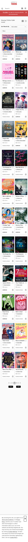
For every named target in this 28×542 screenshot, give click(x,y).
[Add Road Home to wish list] (13, 319)
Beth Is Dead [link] (19, 312)
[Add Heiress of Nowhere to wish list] (26, 203)
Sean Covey (19, 285)
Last (18, 386)
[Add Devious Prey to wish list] (26, 232)
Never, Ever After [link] (7, 369)
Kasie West (19, 342)
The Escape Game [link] (7, 254)
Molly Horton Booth (21, 140)
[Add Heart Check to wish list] (13, 348)
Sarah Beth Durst (7, 169)
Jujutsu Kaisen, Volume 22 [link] (7, 283)
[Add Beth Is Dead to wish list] (26, 319)
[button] (23, 21)
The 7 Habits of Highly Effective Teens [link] (20, 283)
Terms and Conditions (8, 519)
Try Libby (5, 12)
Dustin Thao (19, 371)
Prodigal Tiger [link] (6, 225)
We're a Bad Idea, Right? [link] (7, 196)
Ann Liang (19, 111)
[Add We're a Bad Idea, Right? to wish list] (13, 203)
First (11, 386)
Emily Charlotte (7, 342)
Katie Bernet (19, 313)
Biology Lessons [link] (7, 81)
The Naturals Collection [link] (20, 81)
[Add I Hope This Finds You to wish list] (26, 117)
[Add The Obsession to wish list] (26, 261)
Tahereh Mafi (7, 140)
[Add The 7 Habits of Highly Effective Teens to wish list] (26, 290)
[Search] (2, 8)
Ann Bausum (20, 54)
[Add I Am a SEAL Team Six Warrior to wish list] (13, 117)
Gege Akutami (7, 285)
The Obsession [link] (20, 254)
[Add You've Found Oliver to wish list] (26, 377)
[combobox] (11, 8)
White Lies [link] (18, 52)
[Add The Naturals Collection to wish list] (26, 88)
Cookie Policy (13, 537)
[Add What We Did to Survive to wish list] (26, 175)
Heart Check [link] (6, 340)
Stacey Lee (19, 198)
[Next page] (20, 383)
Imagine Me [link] (6, 138)
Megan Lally (19, 169)
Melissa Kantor (7, 82)
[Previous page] (9, 383)
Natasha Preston (20, 256)
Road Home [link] (6, 312)
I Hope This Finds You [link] (20, 109)
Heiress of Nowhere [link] (20, 196)
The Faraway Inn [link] (7, 167)
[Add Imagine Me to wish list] (13, 146)
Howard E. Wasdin (8, 111)
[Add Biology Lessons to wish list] (13, 88)
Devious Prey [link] (19, 225)
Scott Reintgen (20, 227)
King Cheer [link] (19, 138)
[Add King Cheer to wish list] (26, 146)
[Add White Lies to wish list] (26, 59)
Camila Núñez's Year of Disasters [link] (7, 52)
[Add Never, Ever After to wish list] (13, 377)
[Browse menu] (25, 8)
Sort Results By (5, 26)
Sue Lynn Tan (7, 371)
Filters (3, 31)
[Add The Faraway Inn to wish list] (13, 175)
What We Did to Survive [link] (20, 167)
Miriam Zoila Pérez (8, 54)
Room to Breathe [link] (20, 340)
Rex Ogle (6, 313)
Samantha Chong (8, 227)
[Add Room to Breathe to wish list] (26, 348)
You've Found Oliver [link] (20, 369)
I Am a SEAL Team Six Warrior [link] (7, 109)
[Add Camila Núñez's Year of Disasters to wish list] (13, 59)
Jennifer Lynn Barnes (21, 82)
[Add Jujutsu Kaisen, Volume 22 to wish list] (13, 290)
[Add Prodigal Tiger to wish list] (13, 232)
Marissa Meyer (7, 256)
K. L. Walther (6, 198)
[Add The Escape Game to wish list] (13, 261)
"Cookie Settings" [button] (12, 531)
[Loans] (22, 9)
